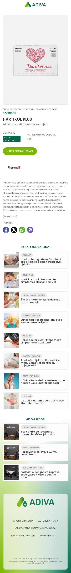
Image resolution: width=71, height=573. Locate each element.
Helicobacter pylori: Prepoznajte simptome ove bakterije (41, 339)
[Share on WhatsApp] (22, 230)
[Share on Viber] (30, 230)
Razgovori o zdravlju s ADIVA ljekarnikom (39, 451)
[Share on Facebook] (6, 230)
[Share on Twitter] (14, 230)
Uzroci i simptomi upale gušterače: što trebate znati (42, 400)
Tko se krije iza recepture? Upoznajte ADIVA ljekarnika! (38, 431)
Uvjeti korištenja (22, 520)
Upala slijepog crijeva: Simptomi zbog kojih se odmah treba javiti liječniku (41, 260)
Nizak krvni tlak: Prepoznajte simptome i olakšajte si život (38, 279)
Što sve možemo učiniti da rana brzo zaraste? (40, 299)
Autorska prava (48, 520)
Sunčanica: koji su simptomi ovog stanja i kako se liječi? (41, 319)
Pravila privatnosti (23, 535)
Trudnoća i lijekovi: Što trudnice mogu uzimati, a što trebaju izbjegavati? (40, 361)
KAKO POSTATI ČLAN (20, 151)
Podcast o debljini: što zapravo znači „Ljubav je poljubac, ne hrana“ (40, 472)
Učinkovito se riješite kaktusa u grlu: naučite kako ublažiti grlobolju (43, 380)
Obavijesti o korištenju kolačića (35, 528)
